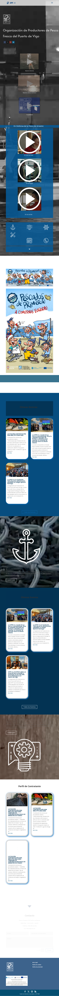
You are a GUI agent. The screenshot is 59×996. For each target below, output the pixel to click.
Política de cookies (36, 964)
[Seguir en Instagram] (10, 42)
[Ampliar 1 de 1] (26, 977)
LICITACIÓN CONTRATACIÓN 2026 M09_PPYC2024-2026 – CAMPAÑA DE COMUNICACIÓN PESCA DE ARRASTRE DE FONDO (16, 812)
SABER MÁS (11, 580)
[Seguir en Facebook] (5, 42)
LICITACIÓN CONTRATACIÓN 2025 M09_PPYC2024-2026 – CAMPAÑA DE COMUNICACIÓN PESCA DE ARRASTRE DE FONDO (16, 860)
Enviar (49, 950)
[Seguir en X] (7, 42)
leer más (9, 453)
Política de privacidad (37, 967)
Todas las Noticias (29, 512)
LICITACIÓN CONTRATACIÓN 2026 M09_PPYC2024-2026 (16, 434)
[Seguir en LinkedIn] (13, 42)
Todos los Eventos (29, 707)
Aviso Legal (35, 962)
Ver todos (29, 890)
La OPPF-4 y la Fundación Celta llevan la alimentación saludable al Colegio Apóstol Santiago (16, 481)
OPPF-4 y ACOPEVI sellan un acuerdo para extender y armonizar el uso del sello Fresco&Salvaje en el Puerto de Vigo (17, 674)
